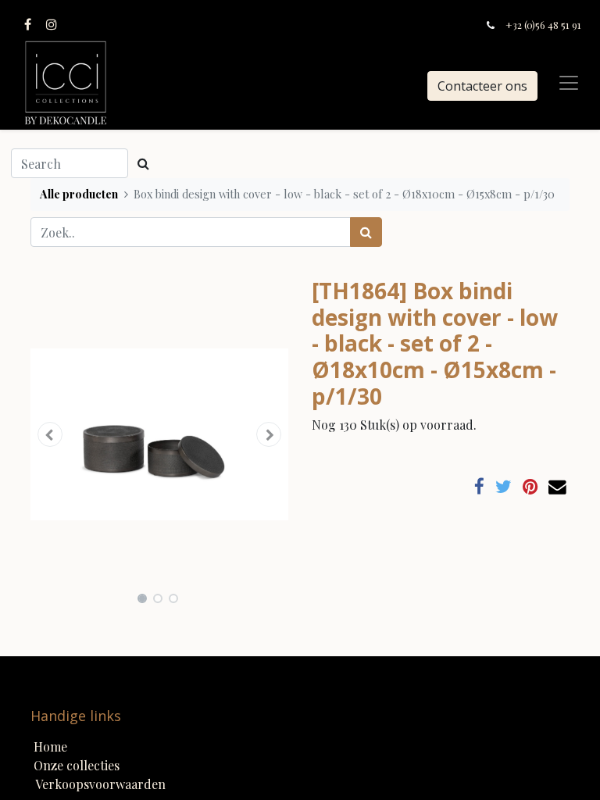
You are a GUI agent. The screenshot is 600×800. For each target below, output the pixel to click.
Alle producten (79, 194)
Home (50, 746)
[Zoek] (366, 232)
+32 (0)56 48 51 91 (543, 24)
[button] (50, 434)
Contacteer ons (482, 86)
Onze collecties (77, 765)
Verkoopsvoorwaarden (100, 784)
